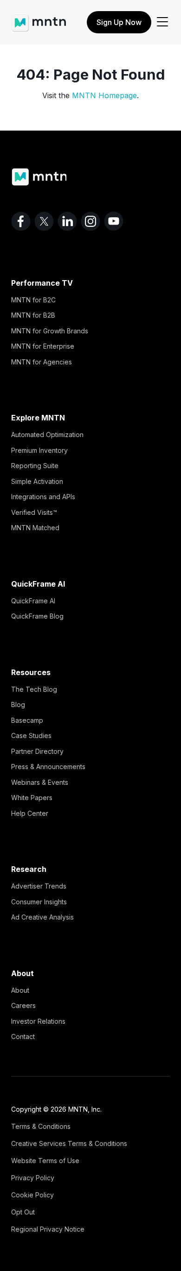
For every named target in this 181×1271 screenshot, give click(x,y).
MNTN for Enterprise (42, 346)
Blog (18, 704)
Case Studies (31, 735)
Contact (23, 1036)
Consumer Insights (39, 902)
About (20, 990)
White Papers (31, 797)
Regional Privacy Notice (47, 1229)
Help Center (29, 813)
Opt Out (23, 1212)
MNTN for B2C (33, 300)
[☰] (162, 22)
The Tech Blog (34, 689)
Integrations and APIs (43, 497)
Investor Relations (38, 1021)
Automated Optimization (47, 434)
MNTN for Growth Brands (49, 331)
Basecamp (27, 720)
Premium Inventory (39, 450)
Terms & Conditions (41, 1126)
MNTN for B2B (33, 315)
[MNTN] (38, 18)
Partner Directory (37, 751)
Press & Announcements (48, 766)
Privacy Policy (32, 1178)
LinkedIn (67, 221)
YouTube (113, 221)
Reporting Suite (34, 466)
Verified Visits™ (34, 512)
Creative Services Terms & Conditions (69, 1143)
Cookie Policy (32, 1195)
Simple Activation (37, 481)
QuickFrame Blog (37, 616)
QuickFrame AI (33, 601)
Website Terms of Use (45, 1161)
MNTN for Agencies (41, 362)
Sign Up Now (119, 22)
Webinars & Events (39, 782)
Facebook (21, 221)
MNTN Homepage (104, 95)
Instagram (90, 221)
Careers (23, 1005)
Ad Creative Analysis (42, 917)
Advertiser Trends (38, 886)
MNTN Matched (35, 528)
